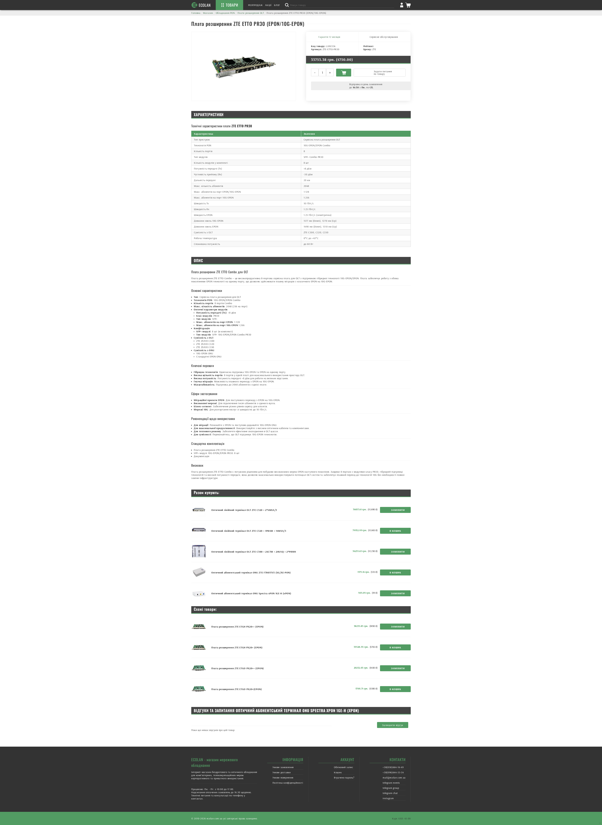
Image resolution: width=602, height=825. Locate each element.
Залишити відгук (392, 725)
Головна (195, 12)
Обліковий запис (343, 767)
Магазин (208, 12)
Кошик (338, 772)
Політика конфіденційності (287, 782)
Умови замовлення (283, 767)
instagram (388, 798)
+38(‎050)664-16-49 (393, 767)
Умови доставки (281, 772)
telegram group (391, 787)
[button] (395, 531)
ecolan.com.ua (214, 818)
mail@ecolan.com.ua (394, 777)
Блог (277, 5)
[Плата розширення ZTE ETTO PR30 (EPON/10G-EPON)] (243, 66)
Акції (268, 5)
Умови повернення (282, 777)
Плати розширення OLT (251, 12)
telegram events (391, 782)
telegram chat (390, 793)
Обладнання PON (225, 12)
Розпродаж (255, 5)
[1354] (343, 72)
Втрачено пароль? (344, 777)
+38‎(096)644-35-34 (393, 772)
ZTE (374, 49)
